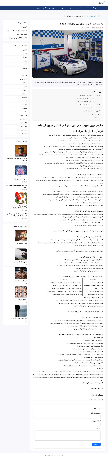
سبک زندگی (24, 104)
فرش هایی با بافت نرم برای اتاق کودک (90, 104)
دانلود (25, 86)
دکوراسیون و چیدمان (91, 16)
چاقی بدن (24, 75)
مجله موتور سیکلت (22, 130)
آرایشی (25, 50)
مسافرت (24, 133)
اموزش (25, 57)
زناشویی (24, 97)
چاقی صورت (23, 79)
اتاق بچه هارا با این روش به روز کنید (17, 37)
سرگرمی (24, 108)
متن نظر (98, 428)
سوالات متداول (96, 114)
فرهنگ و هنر (23, 119)
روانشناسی (24, 93)
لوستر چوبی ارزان (22, 34)
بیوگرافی (24, 68)
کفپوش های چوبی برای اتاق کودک (91, 110)
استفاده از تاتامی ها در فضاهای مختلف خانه (88, 101)
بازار (25, 61)
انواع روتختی (23, 27)
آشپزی (25, 53)
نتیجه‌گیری (97, 117)
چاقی (25, 71)
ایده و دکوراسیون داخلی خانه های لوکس (16, 30)
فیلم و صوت (23, 122)
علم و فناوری (23, 115)
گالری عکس (23, 126)
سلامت (25, 111)
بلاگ (87, 7)
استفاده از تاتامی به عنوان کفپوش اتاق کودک (88, 98)
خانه (103, 7)
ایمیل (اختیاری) (97, 421)
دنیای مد (24, 90)
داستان (25, 82)
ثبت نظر (96, 444)
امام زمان (79, 7)
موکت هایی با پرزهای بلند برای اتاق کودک (89, 95)
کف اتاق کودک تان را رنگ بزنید (92, 107)
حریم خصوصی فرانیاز (49, 7)
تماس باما (70, 7)
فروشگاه (95, 7)
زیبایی (25, 100)
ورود (38, 7)
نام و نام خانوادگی (96, 413)
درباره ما (61, 7)
